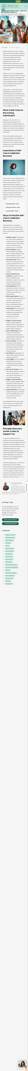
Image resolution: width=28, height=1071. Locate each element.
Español (23, 1)
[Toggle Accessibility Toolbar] (3, 10)
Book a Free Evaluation (10, 520)
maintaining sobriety (11, 318)
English (18, 1)
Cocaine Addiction (9, 551)
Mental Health (9, 562)
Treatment (8, 581)
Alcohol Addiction (9, 540)
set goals (21, 373)
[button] (26, 487)
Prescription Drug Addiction (12, 567)
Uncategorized (9, 583)
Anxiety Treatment (10, 548)
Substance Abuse (9, 578)
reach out (21, 477)
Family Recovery (9, 559)
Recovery (8, 570)
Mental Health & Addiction (14, 47)
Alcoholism (8, 543)
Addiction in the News (10, 534)
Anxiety (7, 545)
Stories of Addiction (10, 575)
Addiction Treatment (10, 537)
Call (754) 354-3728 (11, 523)
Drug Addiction (9, 553)
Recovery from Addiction (11, 572)
